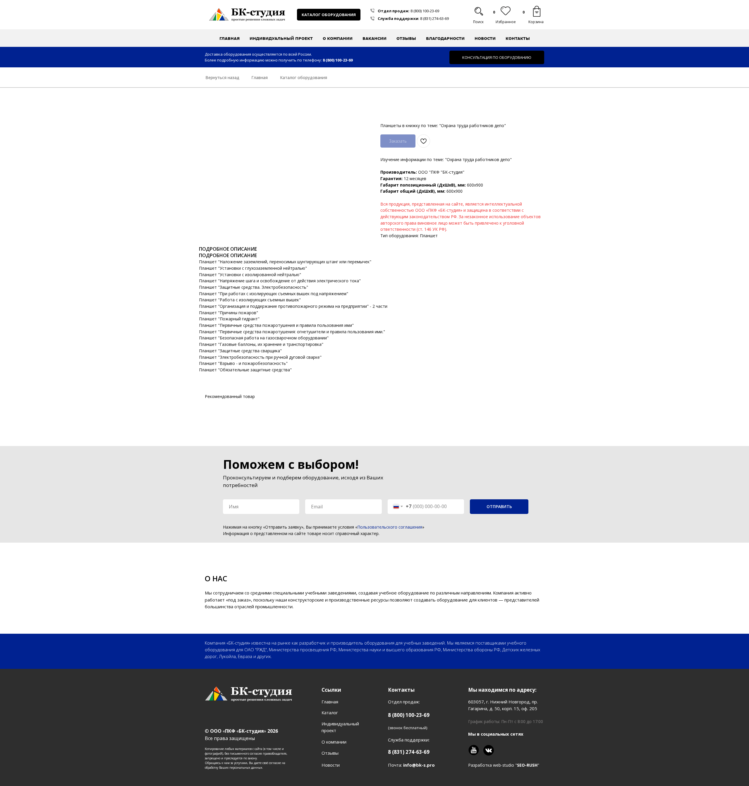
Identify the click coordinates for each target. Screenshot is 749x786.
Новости (485, 38)
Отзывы (406, 38)
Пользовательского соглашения (389, 527)
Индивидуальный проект (281, 38)
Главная (229, 38)
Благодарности (445, 38)
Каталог (330, 712)
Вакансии (374, 38)
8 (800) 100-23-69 (424, 10)
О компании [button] (338, 38)
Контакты (518, 38)
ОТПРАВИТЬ (499, 506)
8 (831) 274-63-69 (434, 18)
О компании (334, 742)
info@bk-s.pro (419, 765)
